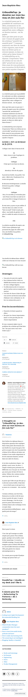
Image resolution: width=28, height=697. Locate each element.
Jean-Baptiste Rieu (11, 5)
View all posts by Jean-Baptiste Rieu (17, 402)
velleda (9, 412)
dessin (14, 410)
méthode (4, 412)
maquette (19, 410)
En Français (7, 655)
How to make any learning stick (12, 636)
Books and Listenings (10, 653)
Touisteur (8, 434)
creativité (10, 410)
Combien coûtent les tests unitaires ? (12, 372)
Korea (5, 659)
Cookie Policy (14, 690)
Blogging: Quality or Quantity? (11, 640)
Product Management (10, 664)
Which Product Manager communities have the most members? (11, 627)
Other (5, 662)
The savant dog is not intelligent (12, 638)
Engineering (8, 657)
